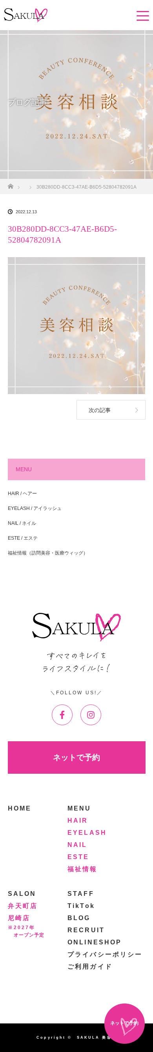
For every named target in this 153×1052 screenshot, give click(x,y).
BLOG (78, 918)
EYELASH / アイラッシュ (35, 508)
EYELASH (87, 832)
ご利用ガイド (90, 966)
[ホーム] (10, 184)
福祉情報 (82, 869)
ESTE (78, 857)
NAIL (77, 844)
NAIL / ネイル (22, 523)
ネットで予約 (76, 757)
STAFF (80, 893)
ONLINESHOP (94, 942)
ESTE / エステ (23, 538)
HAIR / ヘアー (22, 493)
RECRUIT (86, 930)
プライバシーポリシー (104, 954)
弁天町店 (23, 905)
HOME (19, 808)
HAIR (77, 820)
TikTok (81, 905)
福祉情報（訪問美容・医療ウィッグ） (48, 553)
